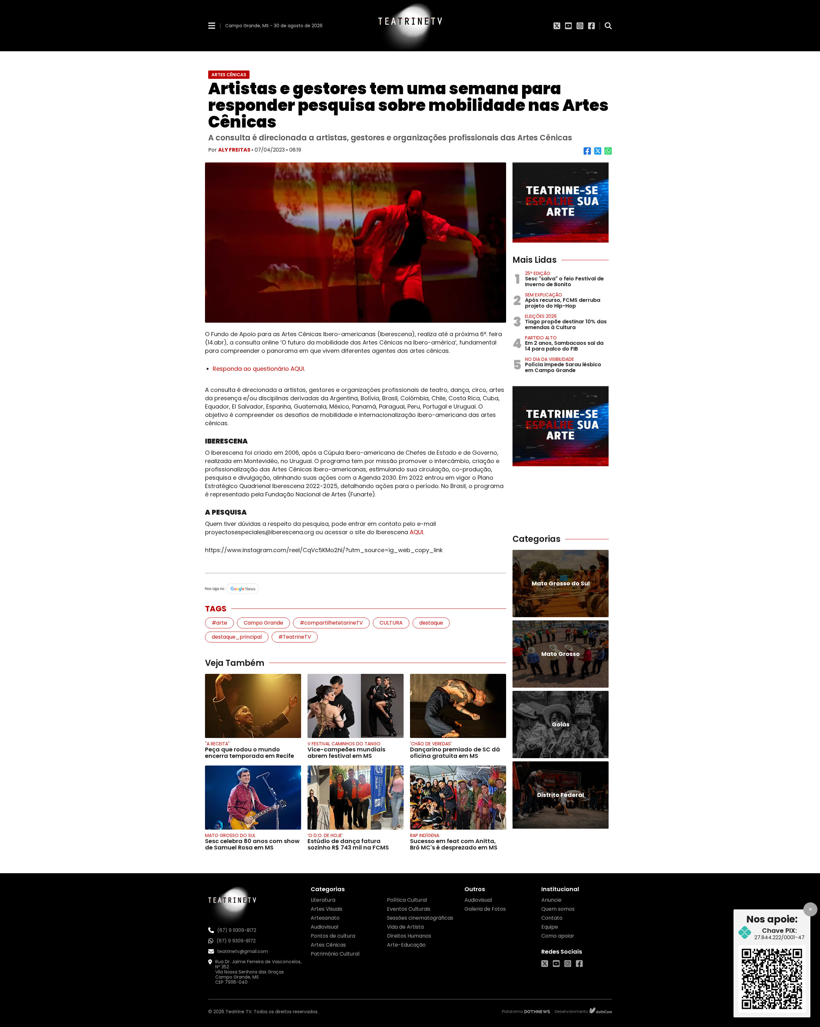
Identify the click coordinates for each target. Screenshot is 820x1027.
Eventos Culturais (408, 909)
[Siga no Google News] (355, 589)
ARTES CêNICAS (228, 74)
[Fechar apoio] (810, 909)
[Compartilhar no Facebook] (587, 153)
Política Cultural (407, 900)
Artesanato (325, 918)
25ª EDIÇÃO (537, 273)
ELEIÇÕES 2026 (541, 316)
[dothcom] (600, 1011)
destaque (431, 622)
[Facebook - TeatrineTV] (591, 25)
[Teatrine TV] (410, 26)
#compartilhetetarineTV (331, 622)
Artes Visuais (326, 909)
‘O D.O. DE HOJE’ (325, 835)
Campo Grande (263, 622)
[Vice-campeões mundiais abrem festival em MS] (356, 706)
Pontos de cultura (333, 936)
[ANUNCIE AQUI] (560, 202)
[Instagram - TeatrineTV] (580, 25)
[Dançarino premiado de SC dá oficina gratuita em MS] (458, 706)
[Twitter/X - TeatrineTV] (557, 25)
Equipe (549, 927)
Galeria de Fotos (485, 909)
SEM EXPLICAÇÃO (543, 294)
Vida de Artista (405, 927)
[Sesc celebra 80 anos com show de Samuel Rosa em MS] (253, 798)
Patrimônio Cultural (335, 953)
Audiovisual (324, 927)
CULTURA (391, 622)
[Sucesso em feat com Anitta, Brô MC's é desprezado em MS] (458, 798)
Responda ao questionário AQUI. (259, 369)
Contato (551, 918)
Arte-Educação (406, 944)
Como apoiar (557, 936)
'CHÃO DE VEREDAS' (431, 744)
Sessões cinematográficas (420, 918)
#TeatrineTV (294, 637)
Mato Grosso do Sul (230, 835)
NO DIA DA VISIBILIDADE (549, 359)
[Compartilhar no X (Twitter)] (598, 153)
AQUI (416, 532)
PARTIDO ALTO (541, 337)
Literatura (323, 900)
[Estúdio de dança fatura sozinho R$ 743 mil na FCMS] (356, 798)
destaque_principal (237, 637)
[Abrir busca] (608, 25)
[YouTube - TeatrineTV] (568, 25)
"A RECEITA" (217, 744)
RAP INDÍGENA (424, 835)
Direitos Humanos (409, 936)
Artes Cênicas (328, 944)
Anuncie (551, 900)
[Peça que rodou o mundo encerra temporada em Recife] (253, 706)
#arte (219, 622)
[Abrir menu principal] (211, 25)
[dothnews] (537, 1011)
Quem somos (558, 909)
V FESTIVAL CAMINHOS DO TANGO (344, 744)
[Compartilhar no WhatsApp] (608, 153)
